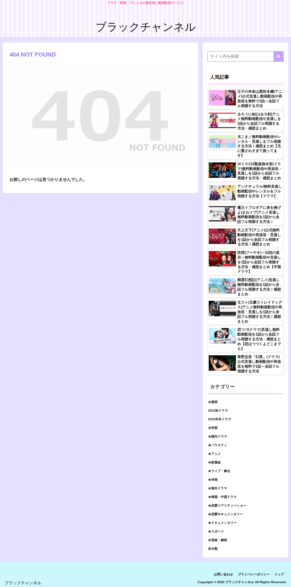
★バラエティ (217, 445)
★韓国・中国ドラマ (222, 497)
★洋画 (213, 479)
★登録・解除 (217, 540)
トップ (279, 574)
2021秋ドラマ (218, 410)
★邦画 (213, 428)
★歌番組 (214, 462)
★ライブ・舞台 (219, 471)
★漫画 (213, 402)
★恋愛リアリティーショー (227, 505)
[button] (278, 56)
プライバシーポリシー (254, 574)
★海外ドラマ (217, 488)
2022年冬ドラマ (219, 419)
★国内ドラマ (217, 436)
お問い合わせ (223, 574)
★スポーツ (216, 531)
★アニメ (214, 453)
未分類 (213, 548)
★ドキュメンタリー (222, 523)
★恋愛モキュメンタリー (225, 514)
